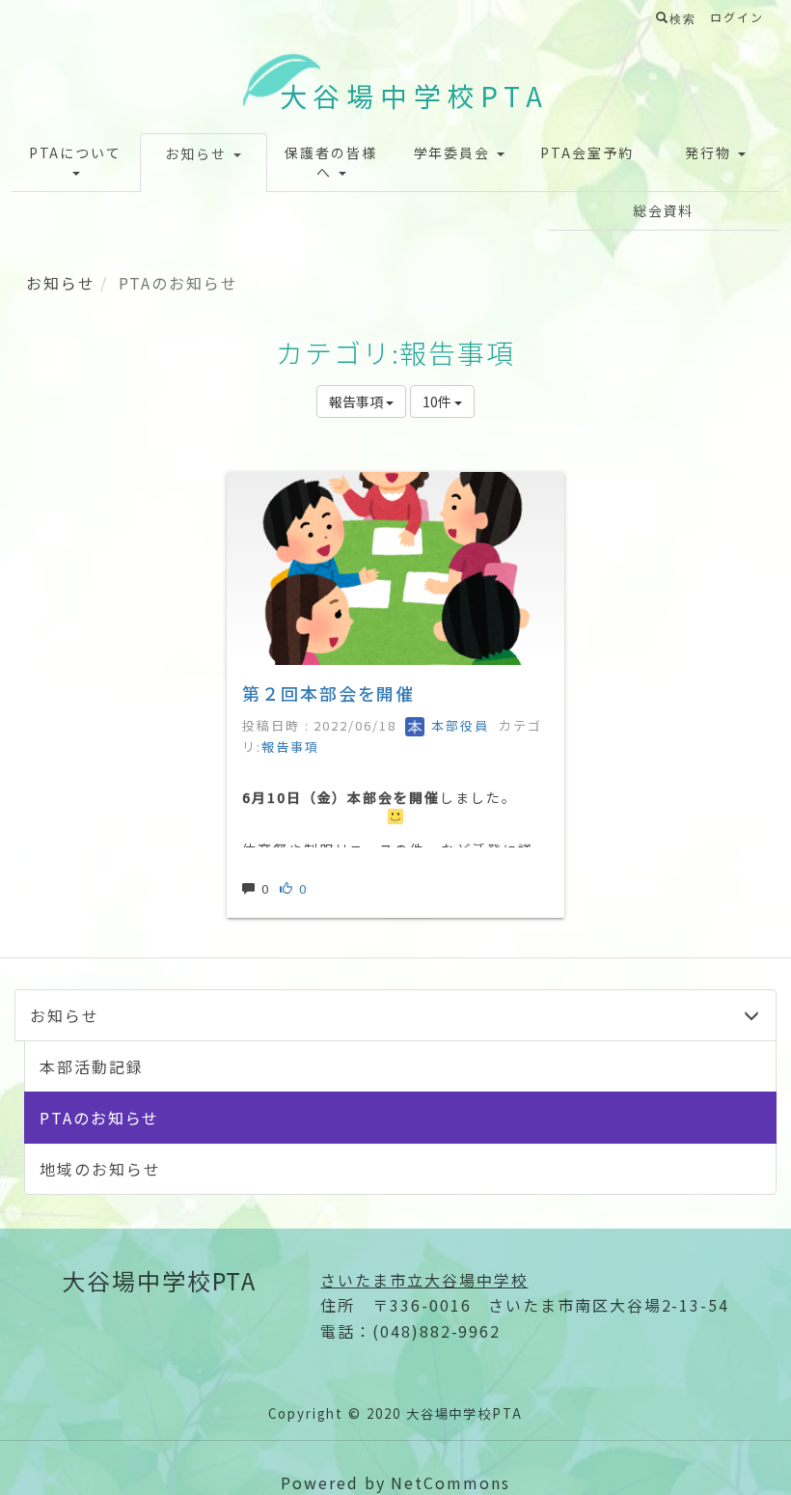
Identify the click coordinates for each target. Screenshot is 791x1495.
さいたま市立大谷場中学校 (424, 1279)
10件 (438, 401)
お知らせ (60, 282)
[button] (76, 162)
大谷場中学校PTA (414, 95)
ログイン (737, 17)
